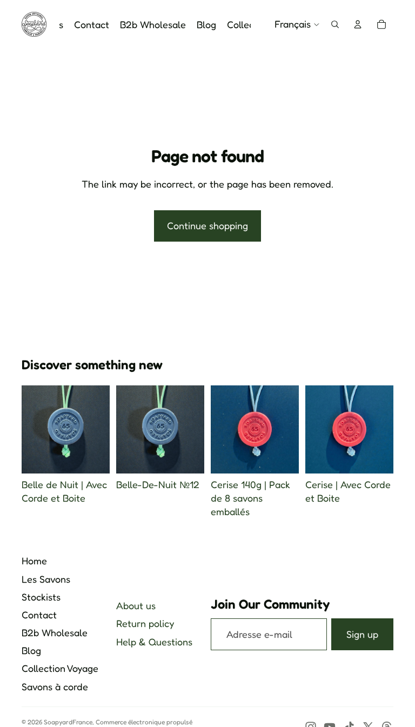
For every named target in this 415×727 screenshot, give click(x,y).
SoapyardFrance (68, 722)
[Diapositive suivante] (192, 430)
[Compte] (358, 24)
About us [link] (136, 605)
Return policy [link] (145, 623)
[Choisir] (93, 456)
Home (34, 560)
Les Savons (46, 579)
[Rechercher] (335, 24)
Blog (31, 650)
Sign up (362, 634)
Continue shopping (207, 225)
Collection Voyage (60, 668)
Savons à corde (55, 686)
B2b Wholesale (55, 632)
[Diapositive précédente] (128, 430)
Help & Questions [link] (154, 642)
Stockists (41, 597)
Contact (39, 615)
